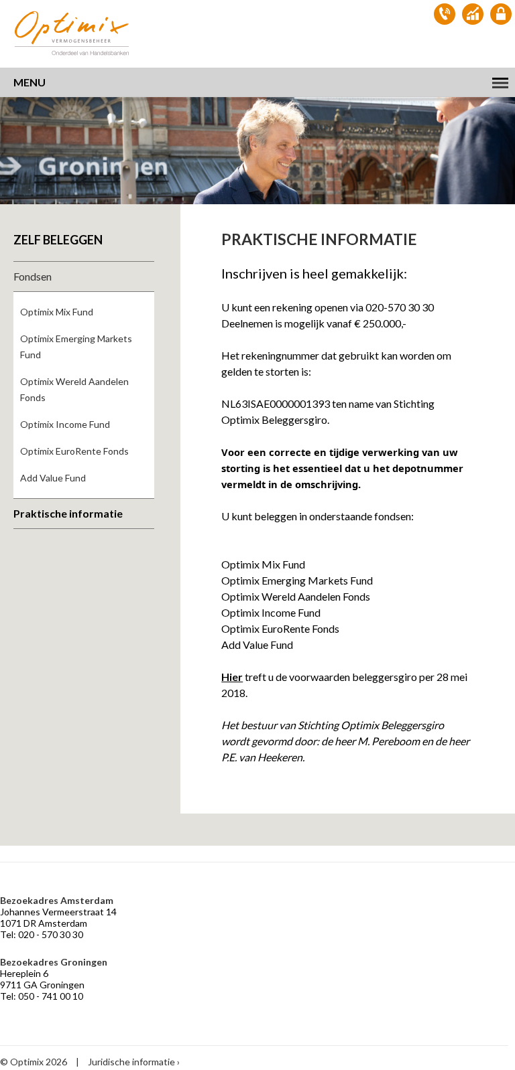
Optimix (73, 33)
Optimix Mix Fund (56, 311)
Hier (232, 676)
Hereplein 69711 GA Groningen (42, 979)
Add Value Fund (53, 477)
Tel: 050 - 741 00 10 (41, 996)
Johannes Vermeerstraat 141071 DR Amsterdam (58, 917)
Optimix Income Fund (65, 424)
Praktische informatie (68, 513)
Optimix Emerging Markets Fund (76, 346)
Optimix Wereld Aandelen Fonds (74, 389)
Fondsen (32, 276)
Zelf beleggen (58, 239)
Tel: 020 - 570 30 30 (41, 934)
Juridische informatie (131, 1061)
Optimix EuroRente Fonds (74, 451)
